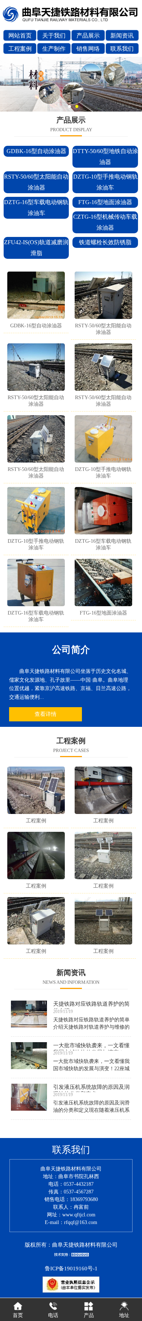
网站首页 (20, 35)
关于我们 (54, 35)
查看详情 (45, 714)
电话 (53, 1315)
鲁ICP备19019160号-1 (71, 1268)
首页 (18, 1315)
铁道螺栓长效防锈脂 (105, 242)
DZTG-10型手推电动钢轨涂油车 (105, 182)
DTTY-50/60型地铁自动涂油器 (105, 156)
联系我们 (122, 49)
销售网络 (88, 49)
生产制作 (54, 49)
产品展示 (88, 35)
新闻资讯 (122, 35)
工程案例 (20, 49)
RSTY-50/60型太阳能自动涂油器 (36, 182)
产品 (89, 1315)
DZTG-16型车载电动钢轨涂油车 (36, 207)
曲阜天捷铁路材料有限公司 (85, 1245)
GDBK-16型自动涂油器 (36, 151)
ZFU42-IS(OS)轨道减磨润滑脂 (36, 247)
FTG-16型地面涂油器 (105, 202)
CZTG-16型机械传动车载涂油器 (105, 222)
